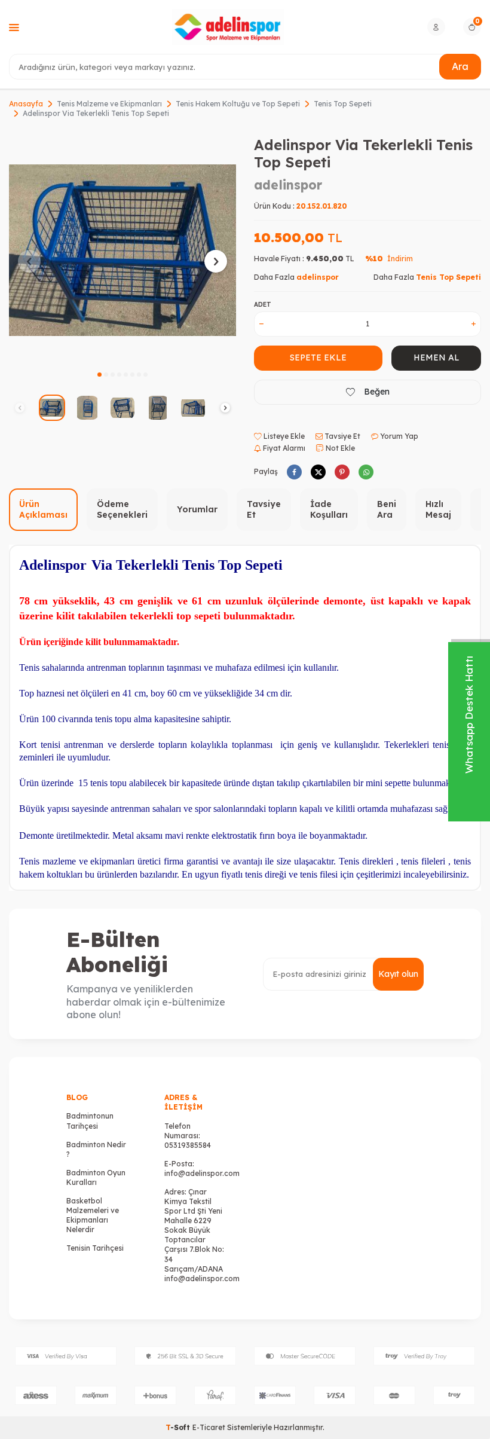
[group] (122, 249)
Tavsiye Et (341, 436)
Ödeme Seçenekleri (122, 510)
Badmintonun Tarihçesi (90, 1120)
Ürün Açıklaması (43, 510)
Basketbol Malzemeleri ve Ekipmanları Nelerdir (92, 1215)
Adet (262, 304)
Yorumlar (197, 509)
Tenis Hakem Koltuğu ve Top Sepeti (238, 103)
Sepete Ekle (318, 357)
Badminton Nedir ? (96, 1149)
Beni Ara (386, 510)
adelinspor (288, 185)
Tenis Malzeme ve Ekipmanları (109, 103)
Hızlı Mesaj (438, 510)
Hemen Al (437, 357)
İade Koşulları (329, 510)
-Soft (179, 1427)
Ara (460, 66)
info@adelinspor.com (202, 1173)
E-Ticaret (208, 1427)
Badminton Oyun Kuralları (95, 1177)
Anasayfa (26, 103)
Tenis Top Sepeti (343, 103)
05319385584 (187, 1145)
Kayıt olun (398, 974)
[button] (99, 374)
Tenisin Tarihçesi (95, 1248)
